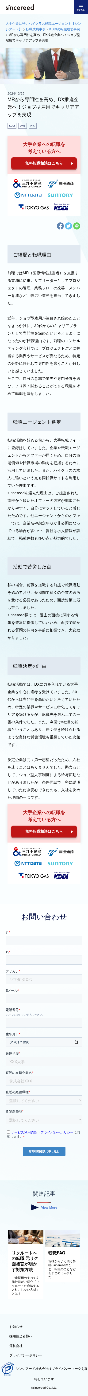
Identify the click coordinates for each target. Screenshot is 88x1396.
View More (49, 1207)
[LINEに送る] (76, 228)
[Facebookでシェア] (60, 228)
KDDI (12, 125)
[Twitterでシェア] (68, 228)
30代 (22, 125)
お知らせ (16, 1326)
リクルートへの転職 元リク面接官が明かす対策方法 (25, 1261)
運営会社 (16, 1345)
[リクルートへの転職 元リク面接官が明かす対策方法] (25, 1242)
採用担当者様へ (20, 1336)
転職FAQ (56, 1253)
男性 (32, 125)
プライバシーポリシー (25, 1355)
